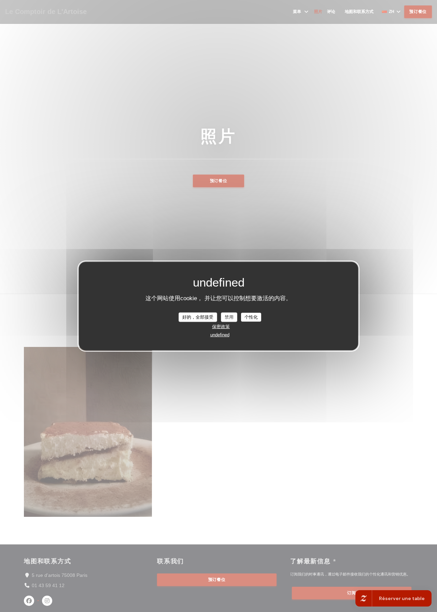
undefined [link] (219, 334)
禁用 (229, 317)
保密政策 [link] (221, 326)
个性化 (251, 317)
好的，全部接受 (197, 317)
